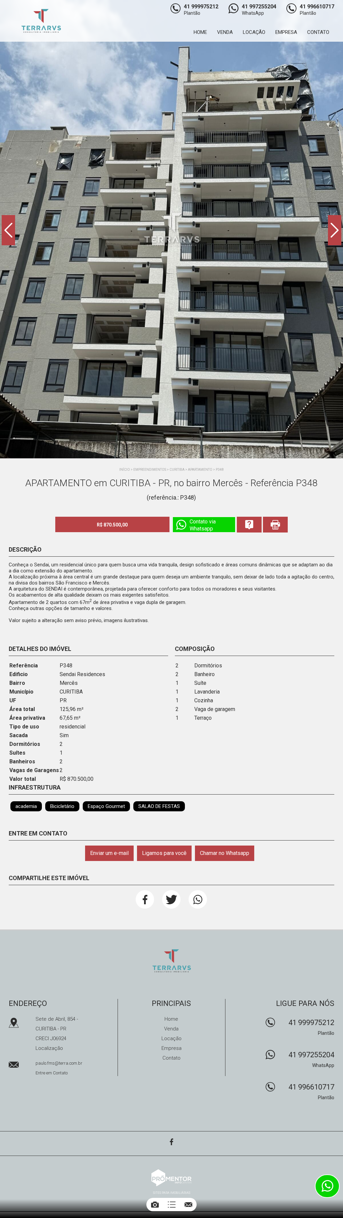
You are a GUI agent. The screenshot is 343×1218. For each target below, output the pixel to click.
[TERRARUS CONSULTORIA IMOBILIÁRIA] (46, 20)
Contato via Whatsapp (203, 525)
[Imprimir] (275, 524)
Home (200, 32)
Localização (49, 1048)
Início (124, 469)
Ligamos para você (164, 853)
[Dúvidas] (249, 524)
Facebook (145, 899)
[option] (171, 229)
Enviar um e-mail (109, 853)
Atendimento (327, 1186)
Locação (254, 32)
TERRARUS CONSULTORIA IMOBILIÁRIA (171, 960)
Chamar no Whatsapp (224, 853)
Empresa (286, 32)
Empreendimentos (149, 469)
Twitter (171, 899)
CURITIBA (177, 469)
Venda (225, 32)
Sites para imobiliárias (171, 1193)
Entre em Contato (52, 1072)
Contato (318, 32)
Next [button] (334, 230)
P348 (220, 469)
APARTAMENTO (200, 469)
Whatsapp (198, 899)
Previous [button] (8, 230)
